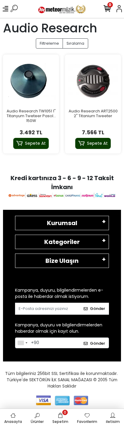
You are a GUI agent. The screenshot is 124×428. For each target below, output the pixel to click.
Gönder (97, 308)
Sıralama (75, 43)
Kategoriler (62, 242)
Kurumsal (62, 223)
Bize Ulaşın (62, 261)
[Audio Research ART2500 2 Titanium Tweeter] (93, 82)
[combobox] (22, 343)
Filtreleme (49, 43)
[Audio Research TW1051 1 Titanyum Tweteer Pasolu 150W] (31, 82)
